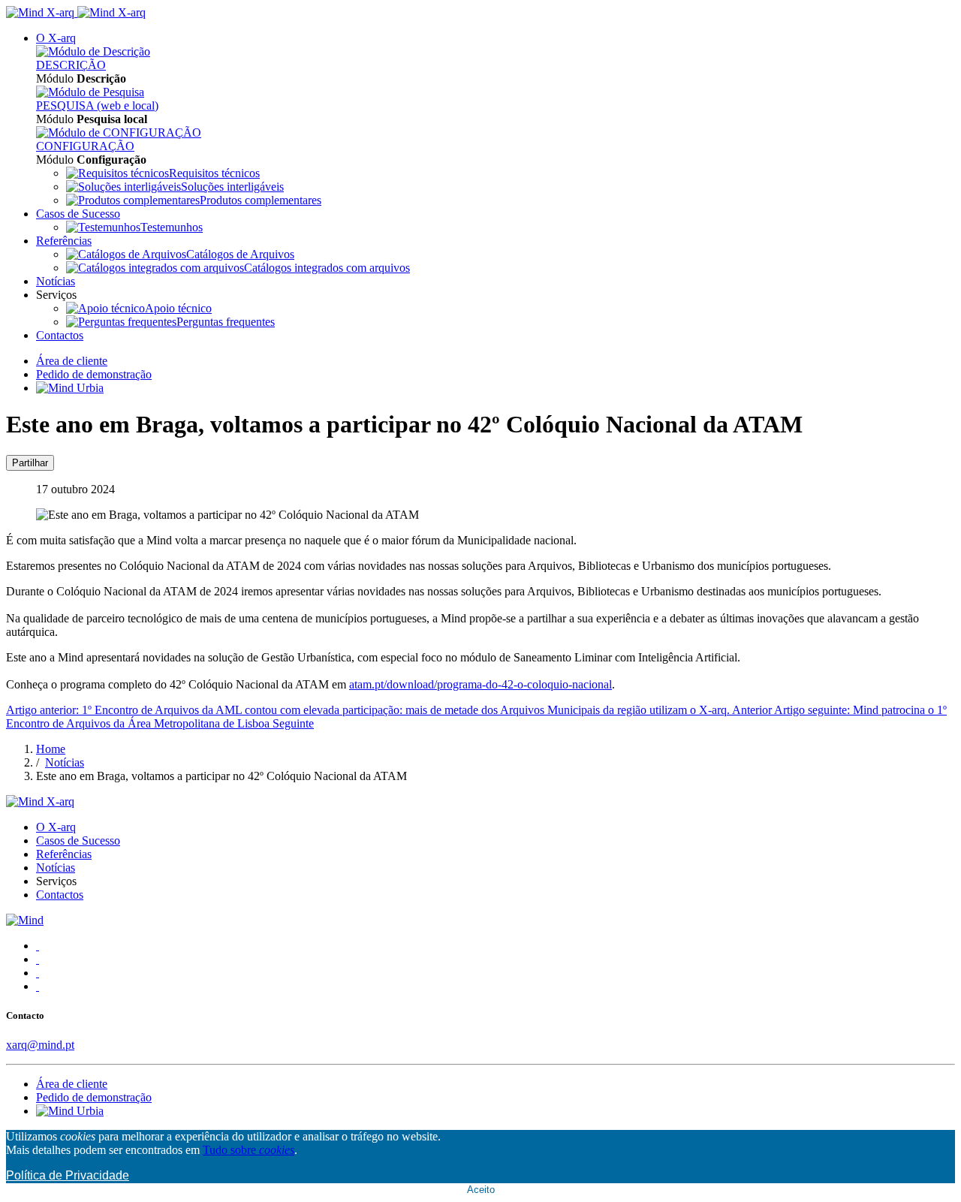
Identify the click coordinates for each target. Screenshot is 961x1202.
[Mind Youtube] (37, 986)
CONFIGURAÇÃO (85, 146)
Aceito (481, 1189)
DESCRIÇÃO (71, 65)
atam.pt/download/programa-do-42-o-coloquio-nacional (480, 684)
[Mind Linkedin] (37, 972)
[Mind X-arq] (76, 12)
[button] (56, 38)
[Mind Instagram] (37, 959)
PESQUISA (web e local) (97, 105)
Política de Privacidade (67, 1175)
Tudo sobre (248, 1149)
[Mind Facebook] (37, 945)
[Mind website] (25, 920)
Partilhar (30, 462)
